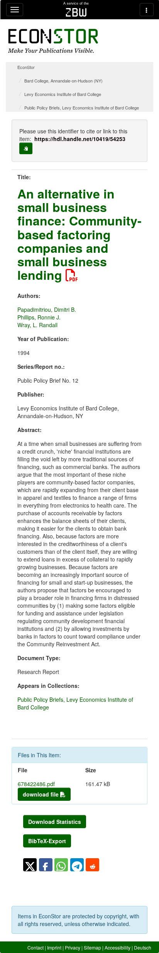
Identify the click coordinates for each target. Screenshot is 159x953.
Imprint (54, 947)
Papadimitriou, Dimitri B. (46, 309)
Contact (35, 947)
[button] (30, 864)
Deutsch (142, 947)
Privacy (72, 947)
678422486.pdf (36, 784)
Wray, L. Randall (37, 325)
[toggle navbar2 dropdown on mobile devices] (147, 9)
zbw (76, 12)
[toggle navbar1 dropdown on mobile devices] (14, 9)
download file (41, 794)
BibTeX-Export (47, 841)
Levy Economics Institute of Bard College (62, 94)
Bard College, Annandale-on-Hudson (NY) (63, 80)
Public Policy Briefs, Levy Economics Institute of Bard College (81, 107)
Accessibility (117, 947)
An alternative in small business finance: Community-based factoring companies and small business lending (79, 234)
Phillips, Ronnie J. (39, 317)
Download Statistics (54, 821)
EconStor (26, 67)
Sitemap (92, 947)
